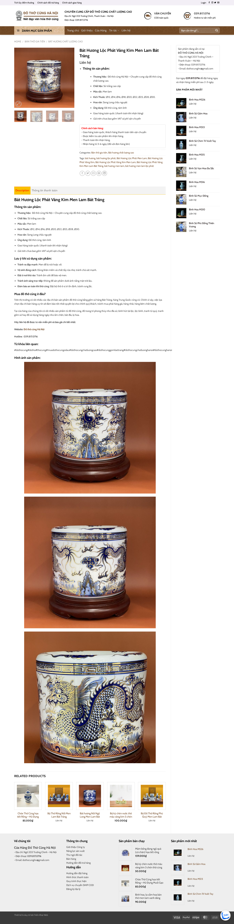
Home (17, 41)
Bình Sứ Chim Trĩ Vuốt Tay (200, 893)
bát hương (90, 158)
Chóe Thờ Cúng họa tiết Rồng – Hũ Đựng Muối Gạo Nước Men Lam (149, 883)
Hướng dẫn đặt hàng (76, 873)
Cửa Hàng (101, 30)
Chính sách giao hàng (72, 2)
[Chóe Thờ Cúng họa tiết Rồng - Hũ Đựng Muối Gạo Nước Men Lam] (28, 796)
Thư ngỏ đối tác (74, 854)
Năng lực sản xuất (75, 851)
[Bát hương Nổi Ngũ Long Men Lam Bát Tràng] (90, 796)
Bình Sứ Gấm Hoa (196, 864)
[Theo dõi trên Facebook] (209, 3)
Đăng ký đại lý (73, 889)
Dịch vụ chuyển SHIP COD (80, 885)
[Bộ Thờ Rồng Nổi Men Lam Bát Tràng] (59, 796)
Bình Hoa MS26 (195, 849)
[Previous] (20, 78)
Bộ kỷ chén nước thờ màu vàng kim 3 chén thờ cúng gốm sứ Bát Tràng (148, 867)
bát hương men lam (114, 165)
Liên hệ (126, 30)
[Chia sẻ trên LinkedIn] (104, 173)
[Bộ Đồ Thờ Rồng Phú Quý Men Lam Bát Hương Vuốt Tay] (152, 796)
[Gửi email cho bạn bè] (93, 173)
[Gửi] (216, 30)
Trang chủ (73, 30)
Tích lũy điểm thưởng (24, 2)
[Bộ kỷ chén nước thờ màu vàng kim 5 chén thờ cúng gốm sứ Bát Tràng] (121, 796)
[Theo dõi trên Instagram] (212, 3)
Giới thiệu (87, 30)
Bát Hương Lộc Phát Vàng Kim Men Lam (115, 162)
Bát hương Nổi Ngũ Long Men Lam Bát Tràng (90, 817)
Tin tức (113, 30)
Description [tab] (22, 190)
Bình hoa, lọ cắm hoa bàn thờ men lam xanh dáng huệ (148, 898)
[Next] (69, 78)
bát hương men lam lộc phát (139, 165)
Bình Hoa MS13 (195, 878)
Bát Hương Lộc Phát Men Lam (132, 158)
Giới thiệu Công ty (75, 847)
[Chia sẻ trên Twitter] (87, 173)
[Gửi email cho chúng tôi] (218, 3)
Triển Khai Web (41, 915)
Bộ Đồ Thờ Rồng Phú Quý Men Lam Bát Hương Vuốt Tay (152, 817)
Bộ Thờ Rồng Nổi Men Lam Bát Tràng (59, 815)
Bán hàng (71, 858)
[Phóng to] (18, 104)
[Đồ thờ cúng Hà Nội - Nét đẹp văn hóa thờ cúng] (36, 16)
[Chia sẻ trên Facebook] (82, 173)
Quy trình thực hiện (76, 881)
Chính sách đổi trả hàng (48, 2)
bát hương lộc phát (106, 158)
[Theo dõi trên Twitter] (215, 3)
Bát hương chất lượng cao (65, 41)
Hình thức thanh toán (77, 877)
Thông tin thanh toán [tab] (44, 190)
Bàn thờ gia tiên (35, 41)
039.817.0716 (193, 78)
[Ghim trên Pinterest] (99, 173)
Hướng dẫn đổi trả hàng (78, 862)
